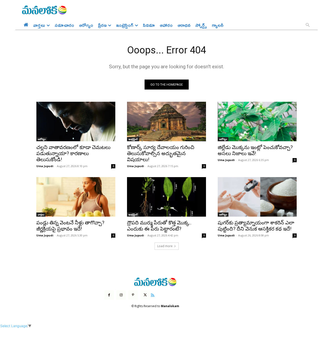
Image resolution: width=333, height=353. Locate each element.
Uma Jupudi (44, 166)
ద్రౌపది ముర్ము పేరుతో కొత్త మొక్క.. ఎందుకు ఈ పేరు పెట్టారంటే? (159, 226)
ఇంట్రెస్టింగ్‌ (133, 139)
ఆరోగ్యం (42, 139)
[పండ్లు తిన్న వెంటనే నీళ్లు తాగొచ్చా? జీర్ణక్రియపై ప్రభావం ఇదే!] (75, 197)
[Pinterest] (133, 295)
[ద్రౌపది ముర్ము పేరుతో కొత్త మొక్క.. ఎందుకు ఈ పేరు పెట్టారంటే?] (166, 197)
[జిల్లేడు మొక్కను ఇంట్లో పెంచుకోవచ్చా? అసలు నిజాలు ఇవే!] (257, 121)
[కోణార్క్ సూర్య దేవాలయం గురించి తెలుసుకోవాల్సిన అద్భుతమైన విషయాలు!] (166, 121)
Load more (165, 246)
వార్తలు (41, 214)
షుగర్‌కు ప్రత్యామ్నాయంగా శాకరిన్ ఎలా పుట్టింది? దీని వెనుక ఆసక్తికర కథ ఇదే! (256, 226)
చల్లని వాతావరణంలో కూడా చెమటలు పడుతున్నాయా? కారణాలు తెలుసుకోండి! (73, 153)
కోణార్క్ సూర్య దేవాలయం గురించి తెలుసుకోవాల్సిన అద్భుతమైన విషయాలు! (160, 153)
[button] (308, 25)
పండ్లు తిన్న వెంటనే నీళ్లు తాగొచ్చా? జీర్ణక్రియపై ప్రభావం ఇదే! (70, 226)
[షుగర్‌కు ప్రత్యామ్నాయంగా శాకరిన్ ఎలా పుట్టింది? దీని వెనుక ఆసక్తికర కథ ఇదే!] (257, 197)
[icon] (152, 294)
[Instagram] (121, 295)
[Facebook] (109, 295)
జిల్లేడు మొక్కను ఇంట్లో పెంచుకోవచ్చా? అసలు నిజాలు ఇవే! (255, 150)
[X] (145, 295)
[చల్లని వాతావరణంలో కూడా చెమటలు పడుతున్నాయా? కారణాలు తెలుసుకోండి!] (75, 121)
